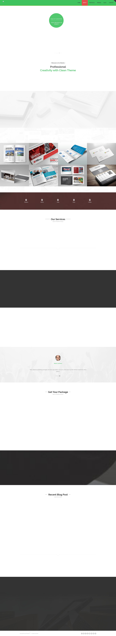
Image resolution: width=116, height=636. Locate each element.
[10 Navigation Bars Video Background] (72, 154)
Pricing (99, 2)
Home (79, 2)
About (84, 2)
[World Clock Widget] (43, 175)
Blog (105, 2)
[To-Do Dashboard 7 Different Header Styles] (43, 154)
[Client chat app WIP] (72, 175)
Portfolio (92, 2)
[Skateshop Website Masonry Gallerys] (101, 154)
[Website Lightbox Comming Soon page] (14, 175)
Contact (111, 2)
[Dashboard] (101, 175)
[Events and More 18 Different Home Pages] (14, 154)
